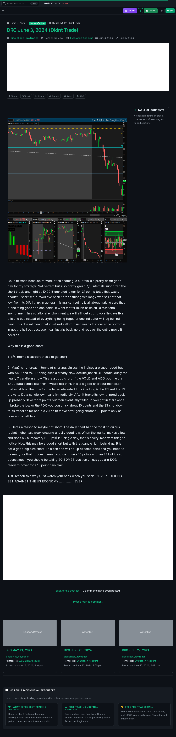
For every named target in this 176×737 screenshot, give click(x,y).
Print (69, 96)
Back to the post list (67, 590)
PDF (82, 96)
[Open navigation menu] (3, 10)
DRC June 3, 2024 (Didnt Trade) (42, 30)
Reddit (55, 96)
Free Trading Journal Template (81, 708)
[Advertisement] (88, 67)
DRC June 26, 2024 (78, 650)
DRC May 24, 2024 (19, 650)
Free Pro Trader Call (139, 707)
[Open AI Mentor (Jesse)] (140, 10)
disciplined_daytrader (24, 38)
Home (13, 23)
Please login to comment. (88, 601)
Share (14, 96)
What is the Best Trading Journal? (27, 708)
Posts (22, 23)
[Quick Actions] (161, 10)
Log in (170, 10)
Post (27, 96)
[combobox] (20, 3)
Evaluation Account (81, 38)
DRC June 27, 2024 (135, 650)
